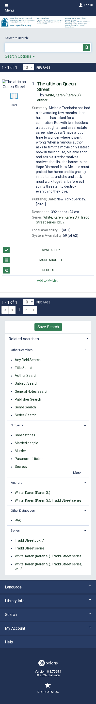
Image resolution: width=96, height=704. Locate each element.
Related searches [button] (24, 339)
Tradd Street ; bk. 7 (29, 540)
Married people (26, 443)
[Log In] (80, 5)
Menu (9, 10)
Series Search (25, 415)
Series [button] (15, 530)
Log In (88, 5)
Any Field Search (28, 360)
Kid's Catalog (48, 692)
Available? (51, 250)
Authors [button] (16, 482)
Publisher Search (28, 399)
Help (9, 642)
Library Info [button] (15, 601)
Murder (20, 451)
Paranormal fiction (29, 459)
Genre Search (25, 407)
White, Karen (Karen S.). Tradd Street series (48, 500)
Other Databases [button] (23, 510)
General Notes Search (31, 391)
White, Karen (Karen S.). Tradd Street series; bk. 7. (48, 566)
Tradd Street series (30, 548)
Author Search (26, 376)
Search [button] (11, 614)
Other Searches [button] (21, 350)
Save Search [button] (48, 327)
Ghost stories (25, 435)
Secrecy (21, 467)
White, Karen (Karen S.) (32, 493)
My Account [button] (15, 628)
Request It (50, 270)
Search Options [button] (18, 56)
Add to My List (47, 280)
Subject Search (26, 384)
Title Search (24, 368)
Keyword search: (17, 38)
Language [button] (13, 587)
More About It (50, 260)
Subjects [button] (17, 425)
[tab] (48, 338)
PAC (18, 520)
